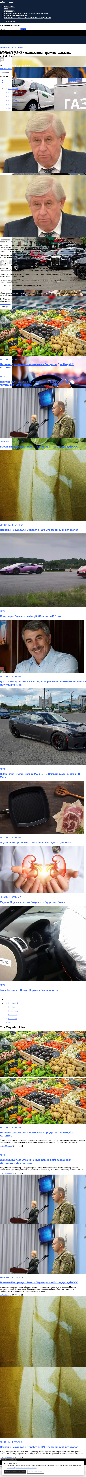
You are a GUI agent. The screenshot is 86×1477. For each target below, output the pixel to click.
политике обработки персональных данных (21, 1468)
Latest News (9, 11)
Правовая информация (15, 15)
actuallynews (6, 69)
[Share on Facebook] (45, 995)
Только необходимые (35, 1472)
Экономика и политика (19, 66)
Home (6, 9)
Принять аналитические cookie (15, 1472)
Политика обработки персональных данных (26, 13)
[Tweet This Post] (45, 997)
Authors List (9, 7)
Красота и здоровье (17, 55)
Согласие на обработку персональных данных (27, 18)
